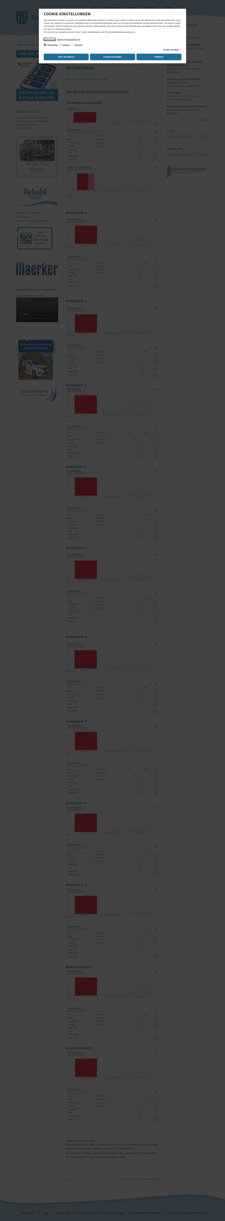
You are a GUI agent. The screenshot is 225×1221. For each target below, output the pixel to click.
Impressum (50, 39)
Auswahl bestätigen (112, 57)
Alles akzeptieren (66, 57)
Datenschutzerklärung (68, 39)
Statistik (78, 45)
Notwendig (52, 45)
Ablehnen (158, 57)
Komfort (66, 45)
